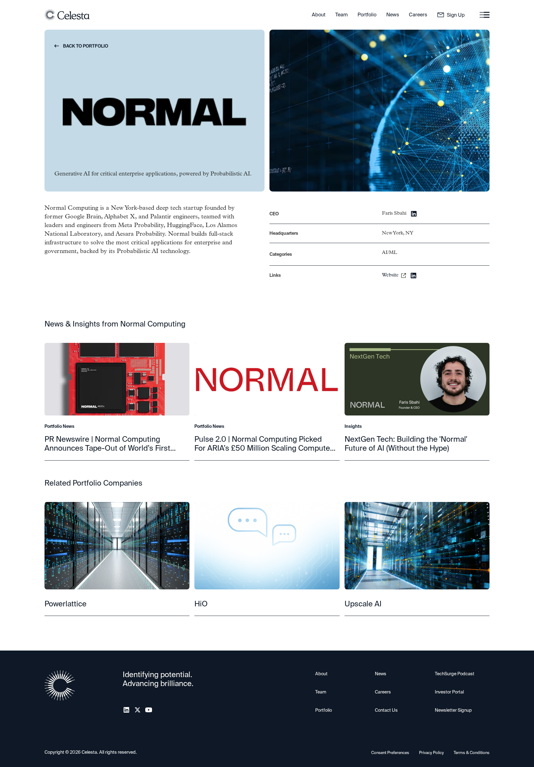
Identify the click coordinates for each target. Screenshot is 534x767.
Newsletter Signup (453, 710)
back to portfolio (81, 46)
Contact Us (386, 710)
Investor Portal (449, 692)
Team (320, 692)
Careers (383, 692)
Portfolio (323, 710)
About (321, 673)
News (380, 673)
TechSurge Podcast (454, 673)
